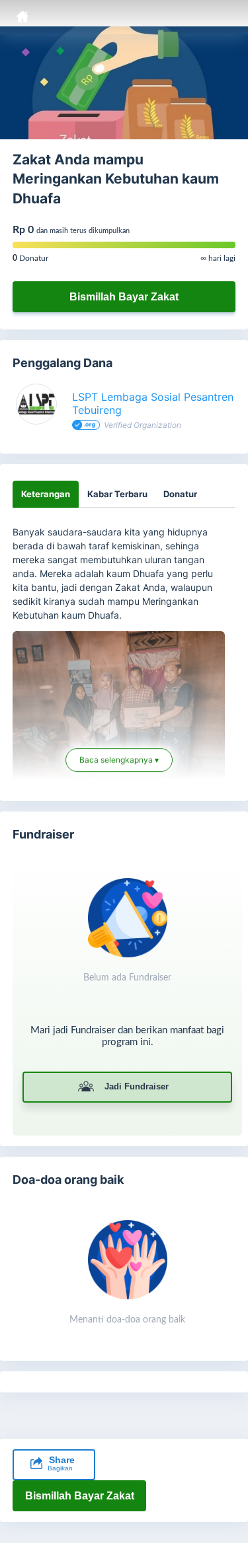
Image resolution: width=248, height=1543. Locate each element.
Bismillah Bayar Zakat (124, 296)
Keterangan (45, 494)
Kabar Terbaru (117, 494)
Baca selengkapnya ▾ (119, 758)
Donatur (180, 494)
